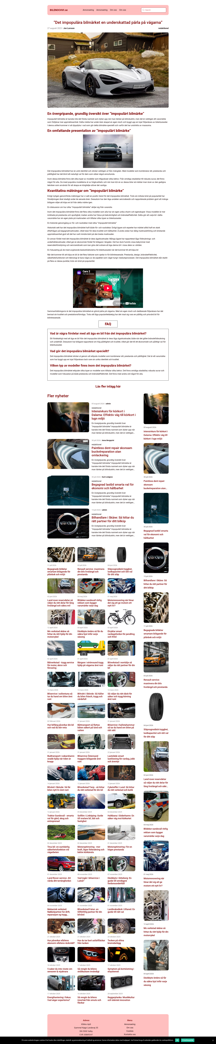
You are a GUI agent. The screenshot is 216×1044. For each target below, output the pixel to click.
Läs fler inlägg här (108, 386)
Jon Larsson (68, 28)
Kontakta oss (130, 1034)
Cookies (129, 1031)
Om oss (113, 10)
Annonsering (88, 10)
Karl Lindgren (107, 477)
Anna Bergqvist (108, 440)
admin (108, 404)
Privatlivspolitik (187, 1040)
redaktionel (163, 28)
